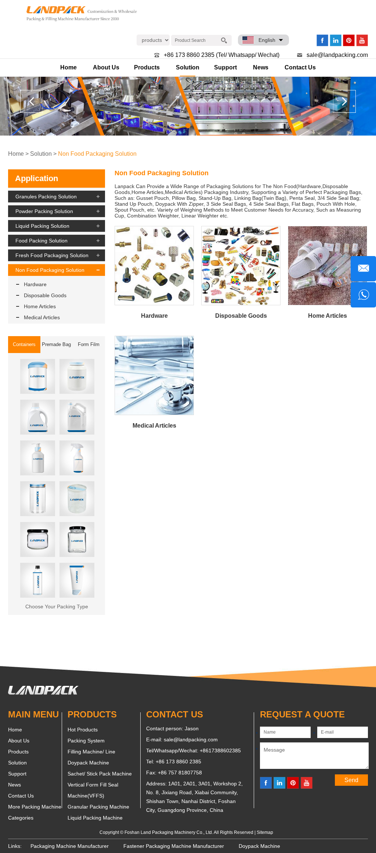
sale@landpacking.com (337, 55)
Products (147, 67)
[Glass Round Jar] (37, 539)
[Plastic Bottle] (37, 580)
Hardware (35, 284)
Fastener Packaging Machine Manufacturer (173, 846)
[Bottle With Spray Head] (76, 457)
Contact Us (300, 67)
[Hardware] (154, 265)
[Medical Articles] (154, 375)
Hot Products (83, 730)
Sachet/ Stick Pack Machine (100, 774)
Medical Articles (42, 317)
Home (68, 67)
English (266, 40)
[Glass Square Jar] (76, 539)
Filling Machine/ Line (91, 752)
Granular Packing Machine (98, 807)
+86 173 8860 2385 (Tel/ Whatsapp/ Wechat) (221, 55)
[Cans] (37, 376)
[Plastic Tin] (76, 498)
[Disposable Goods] (241, 265)
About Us (106, 67)
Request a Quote (302, 714)
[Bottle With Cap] (37, 498)
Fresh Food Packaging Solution (51, 255)
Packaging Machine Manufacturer (69, 846)
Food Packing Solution (41, 241)
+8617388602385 (220, 750)
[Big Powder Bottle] (76, 376)
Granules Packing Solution (46, 196)
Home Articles (40, 306)
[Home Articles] (327, 265)
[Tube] (76, 580)
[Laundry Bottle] (37, 417)
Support (225, 67)
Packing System (86, 741)
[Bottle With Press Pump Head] (37, 457)
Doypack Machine (88, 763)
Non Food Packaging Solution (97, 154)
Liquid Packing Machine (95, 818)
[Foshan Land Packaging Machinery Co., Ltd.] (43, 693)
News (260, 67)
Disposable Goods (45, 295)
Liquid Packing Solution (42, 226)
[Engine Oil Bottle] (76, 417)
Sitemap (265, 832)
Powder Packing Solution (44, 211)
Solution (187, 67)
